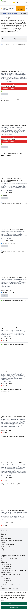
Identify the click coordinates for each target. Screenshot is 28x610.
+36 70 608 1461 (7, 564)
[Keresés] (17, 2)
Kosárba (5, 94)
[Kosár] (23, 2)
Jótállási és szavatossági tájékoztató (10, 553)
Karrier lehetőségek (6, 538)
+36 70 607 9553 (7, 578)
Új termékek (4, 534)
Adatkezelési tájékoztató (7, 546)
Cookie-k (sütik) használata (7, 544)
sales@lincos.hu (7, 568)
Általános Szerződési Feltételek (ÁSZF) (10, 551)
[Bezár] (26, 8)
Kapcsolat (3, 542)
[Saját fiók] (26, 2)
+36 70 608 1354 (7, 566)
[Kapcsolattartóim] (20, 2)
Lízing (2, 549)
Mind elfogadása (14, 604)
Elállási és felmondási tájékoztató (9, 559)
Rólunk (2, 536)
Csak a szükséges (14, 607)
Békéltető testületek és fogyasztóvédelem (11, 540)
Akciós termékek (20, 8)
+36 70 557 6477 (7, 580)
